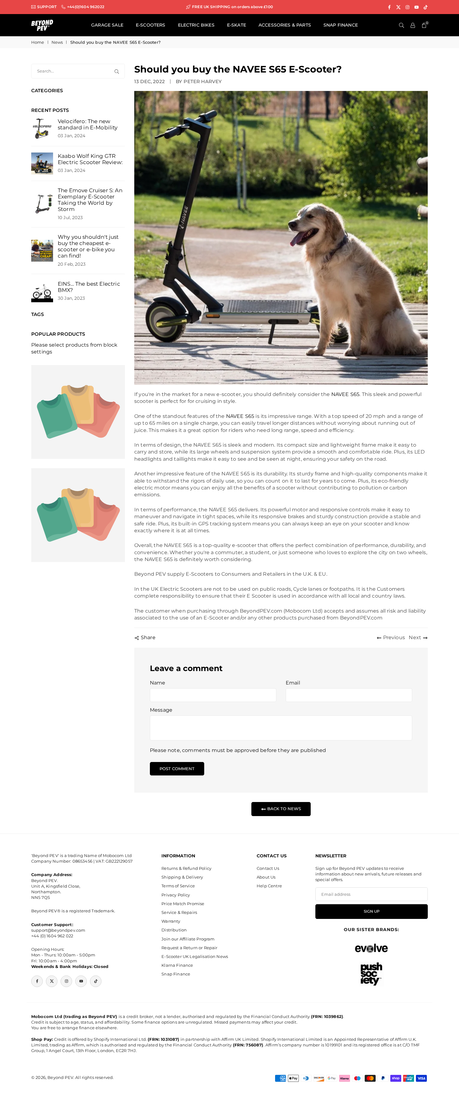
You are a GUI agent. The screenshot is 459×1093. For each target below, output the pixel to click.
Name (157, 683)
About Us (266, 877)
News (57, 42)
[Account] (412, 25)
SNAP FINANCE (340, 25)
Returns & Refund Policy (186, 868)
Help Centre (269, 885)
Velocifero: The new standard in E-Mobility (88, 124)
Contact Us (268, 868)
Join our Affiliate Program (188, 938)
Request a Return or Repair (189, 947)
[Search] (401, 25)
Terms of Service (178, 885)
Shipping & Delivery (182, 877)
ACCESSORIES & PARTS (285, 25)
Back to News (283, 808)
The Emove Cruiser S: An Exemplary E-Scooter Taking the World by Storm (90, 199)
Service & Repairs (179, 912)
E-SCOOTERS (150, 25)
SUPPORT (47, 7)
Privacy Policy (175, 894)
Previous (394, 637)
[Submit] (118, 71)
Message (161, 710)
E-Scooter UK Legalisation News (194, 956)
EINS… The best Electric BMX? (89, 287)
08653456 (82, 861)
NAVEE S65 (345, 394)
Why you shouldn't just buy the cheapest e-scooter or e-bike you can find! (88, 246)
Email (293, 683)
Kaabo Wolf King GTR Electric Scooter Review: (90, 159)
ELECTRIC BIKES (196, 25)
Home (37, 42)
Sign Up (372, 911)
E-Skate (236, 25)
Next (415, 637)
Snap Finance (175, 973)
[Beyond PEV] (42, 25)
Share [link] (148, 637)
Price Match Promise (182, 903)
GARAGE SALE (107, 25)
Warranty (170, 921)
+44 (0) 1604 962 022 (52, 935)
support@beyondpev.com (58, 930)
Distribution (174, 929)
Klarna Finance (177, 965)
